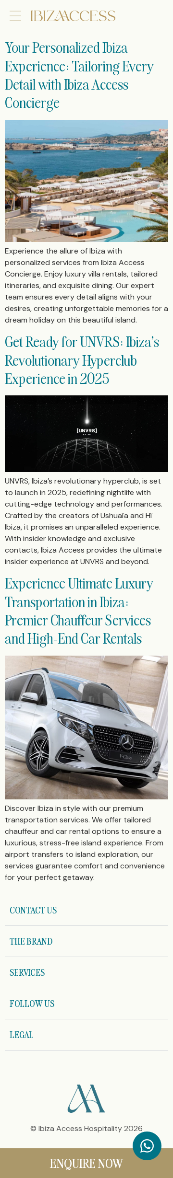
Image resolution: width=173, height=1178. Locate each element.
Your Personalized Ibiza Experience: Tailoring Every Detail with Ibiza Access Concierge (79, 74)
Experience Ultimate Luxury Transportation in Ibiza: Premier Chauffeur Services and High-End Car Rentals (79, 610)
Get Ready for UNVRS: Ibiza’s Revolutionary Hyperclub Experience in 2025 (82, 360)
